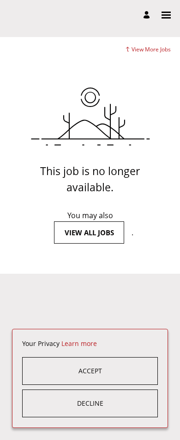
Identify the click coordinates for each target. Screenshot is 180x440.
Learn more (79, 343)
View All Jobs (89, 232)
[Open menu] (166, 15)
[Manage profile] (148, 15)
